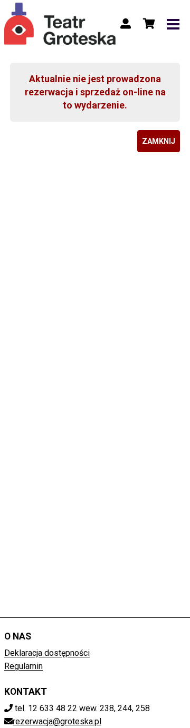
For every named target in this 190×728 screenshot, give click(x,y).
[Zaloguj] (125, 23)
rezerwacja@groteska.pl (57, 721)
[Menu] (173, 23)
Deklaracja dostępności (47, 653)
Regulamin (23, 666)
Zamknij (158, 141)
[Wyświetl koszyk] (148, 23)
